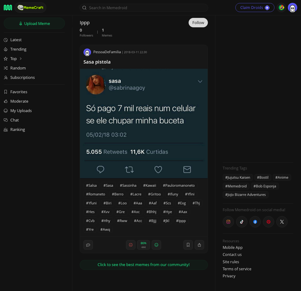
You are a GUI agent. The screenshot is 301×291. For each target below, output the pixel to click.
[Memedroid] (8, 7)
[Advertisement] (258, 88)
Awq (106, 229)
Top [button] (14, 58)
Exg (183, 203)
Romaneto (96, 194)
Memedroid (237, 186)
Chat (14, 120)
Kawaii (151, 185)
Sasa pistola (97, 62)
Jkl (167, 220)
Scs (168, 203)
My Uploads (21, 110)
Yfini (190, 194)
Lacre (137, 194)
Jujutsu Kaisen (239, 177)
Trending (18, 49)
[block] (199, 245)
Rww (123, 220)
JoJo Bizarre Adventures (247, 194)
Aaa (139, 203)
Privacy (229, 276)
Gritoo (155, 194)
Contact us (232, 254)
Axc (137, 211)
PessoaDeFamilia (107, 51)
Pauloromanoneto (180, 185)
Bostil (264, 177)
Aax (184, 211)
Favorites (18, 91)
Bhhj (152, 211)
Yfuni (92, 203)
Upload (36, 23)
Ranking (17, 129)
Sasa (109, 185)
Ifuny (174, 194)
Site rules (231, 261)
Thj (197, 203)
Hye (169, 211)
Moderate (19, 101)
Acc (139, 220)
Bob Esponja (266, 186)
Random (18, 68)
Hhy (107, 220)
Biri (108, 203)
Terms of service (237, 268)
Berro (118, 194)
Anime (283, 177)
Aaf (154, 203)
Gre (122, 211)
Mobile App (233, 247)
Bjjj (153, 220)
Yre (91, 229)
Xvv (107, 211)
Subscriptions (22, 77)
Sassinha (129, 185)
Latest (16, 39)
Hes (91, 211)
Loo (124, 203)
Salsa (92, 185)
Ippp (182, 220)
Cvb (91, 220)
